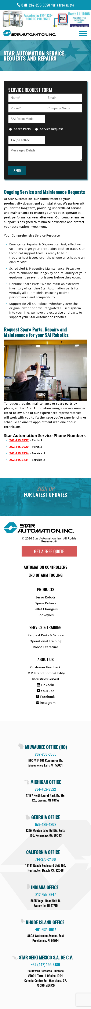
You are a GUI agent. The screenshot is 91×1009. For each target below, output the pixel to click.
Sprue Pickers (45, 603)
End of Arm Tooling (46, 575)
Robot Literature (45, 647)
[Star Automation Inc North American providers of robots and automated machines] (44, 529)
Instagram (47, 702)
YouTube (47, 691)
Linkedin (47, 685)
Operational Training (45, 641)
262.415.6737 (19, 440)
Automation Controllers (45, 567)
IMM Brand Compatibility (45, 673)
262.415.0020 (19, 447)
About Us (45, 659)
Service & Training (45, 627)
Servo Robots (45, 597)
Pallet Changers (45, 609)
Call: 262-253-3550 (47, 5)
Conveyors (45, 615)
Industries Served (45, 679)
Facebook (47, 697)
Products (45, 589)
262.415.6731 (19, 460)
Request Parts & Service (46, 635)
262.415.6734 (19, 453)
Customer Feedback (45, 667)
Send (17, 170)
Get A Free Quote (49, 551)
